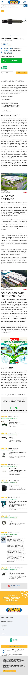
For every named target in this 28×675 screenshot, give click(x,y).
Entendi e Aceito (9, 671)
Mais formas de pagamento (7, 56)
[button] (10, 35)
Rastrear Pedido (9, 617)
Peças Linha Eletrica (13, 7)
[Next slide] (25, 20)
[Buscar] (25, 5)
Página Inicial (4, 7)
